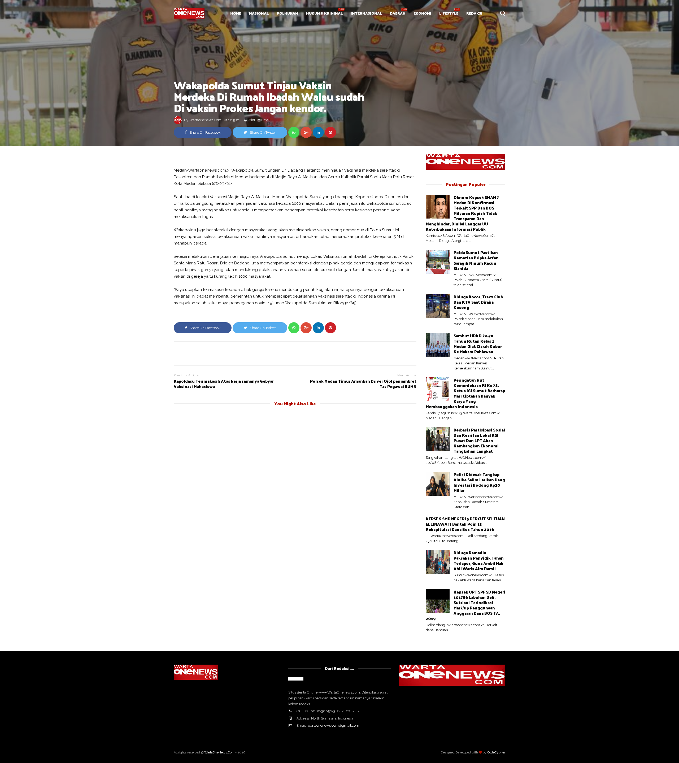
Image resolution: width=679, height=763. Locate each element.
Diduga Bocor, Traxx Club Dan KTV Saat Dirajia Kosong (478, 302)
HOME (235, 13)
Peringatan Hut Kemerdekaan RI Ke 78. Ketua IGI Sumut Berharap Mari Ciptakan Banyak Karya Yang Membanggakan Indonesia (465, 393)
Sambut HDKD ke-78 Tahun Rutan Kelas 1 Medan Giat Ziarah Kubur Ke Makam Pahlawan (478, 343)
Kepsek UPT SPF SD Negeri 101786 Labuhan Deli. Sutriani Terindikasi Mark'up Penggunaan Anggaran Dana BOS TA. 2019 (465, 605)
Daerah (398, 13)
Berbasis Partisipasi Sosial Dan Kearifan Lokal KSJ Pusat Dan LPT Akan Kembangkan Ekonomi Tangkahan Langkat (479, 440)
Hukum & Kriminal (324, 13)
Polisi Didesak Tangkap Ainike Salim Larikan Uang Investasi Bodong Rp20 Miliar (479, 482)
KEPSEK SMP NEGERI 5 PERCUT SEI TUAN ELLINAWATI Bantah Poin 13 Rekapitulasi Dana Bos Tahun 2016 (465, 524)
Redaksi (474, 13)
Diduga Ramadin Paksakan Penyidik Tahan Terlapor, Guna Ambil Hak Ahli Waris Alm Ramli (479, 560)
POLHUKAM (287, 13)
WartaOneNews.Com (219, 752)
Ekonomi (422, 13)
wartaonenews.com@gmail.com (333, 725)
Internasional (366, 13)
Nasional (259, 13)
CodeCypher (496, 752)
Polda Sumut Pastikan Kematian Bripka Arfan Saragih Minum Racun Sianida (476, 260)
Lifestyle (448, 13)
